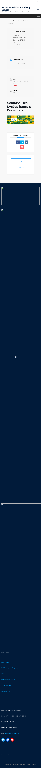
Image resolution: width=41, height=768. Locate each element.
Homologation (5, 662)
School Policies (5, 691)
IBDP (2, 673)
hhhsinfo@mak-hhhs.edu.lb (12, 733)
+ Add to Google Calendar (21, 161)
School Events (20, 63)
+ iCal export (21, 167)
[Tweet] (22, 142)
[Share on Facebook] (18, 142)
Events (15, 21)
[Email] (22, 147)
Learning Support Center (8, 679)
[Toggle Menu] (38, 16)
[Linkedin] (26, 142)
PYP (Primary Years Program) (9, 668)
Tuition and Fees (6, 685)
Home (9, 21)
